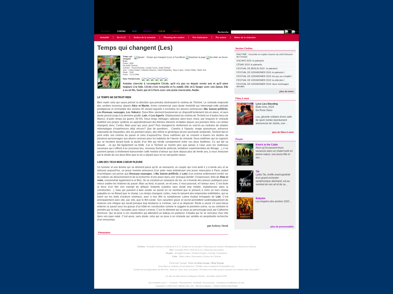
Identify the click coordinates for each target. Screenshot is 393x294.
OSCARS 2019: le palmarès (250, 60)
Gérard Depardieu (164, 70)
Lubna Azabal (134, 70)
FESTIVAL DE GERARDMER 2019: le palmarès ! (260, 72)
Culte (161, 31)
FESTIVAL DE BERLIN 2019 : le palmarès (257, 68)
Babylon (260, 198)
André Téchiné (131, 65)
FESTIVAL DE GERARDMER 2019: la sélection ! (260, 80)
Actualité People (182, 253)
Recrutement (186, 283)
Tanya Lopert (178, 70)
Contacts (173, 283)
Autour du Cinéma (212, 256)
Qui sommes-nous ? (158, 283)
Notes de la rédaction (245, 37)
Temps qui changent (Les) (127, 58)
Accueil (105, 31)
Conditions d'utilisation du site (230, 283)
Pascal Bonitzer (138, 68)
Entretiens (222, 253)
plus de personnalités (282, 226)
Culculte (212, 253)
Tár (258, 171)
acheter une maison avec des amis (241, 269)
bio (192, 266)
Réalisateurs (231, 246)
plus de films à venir (283, 132)
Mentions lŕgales (203, 286)
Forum (176, 31)
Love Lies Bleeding (267, 103)
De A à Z (121, 37)
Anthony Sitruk (219, 225)
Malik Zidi (201, 70)
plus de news (286, 91)
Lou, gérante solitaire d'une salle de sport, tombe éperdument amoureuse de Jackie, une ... (274, 120)
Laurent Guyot (151, 68)
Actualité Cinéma (155, 246)
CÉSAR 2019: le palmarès (249, 64)
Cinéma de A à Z (172, 246)
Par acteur (221, 37)
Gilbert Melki (190, 70)
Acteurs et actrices (247, 246)
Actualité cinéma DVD (216, 276)
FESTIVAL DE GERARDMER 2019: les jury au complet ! (264, 76)
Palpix (235, 286)
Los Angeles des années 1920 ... (274, 201)
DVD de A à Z (196, 250)
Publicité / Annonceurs (204, 283)
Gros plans (197, 256)
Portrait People (199, 253)
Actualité (104, 37)
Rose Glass (266, 110)
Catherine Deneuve (148, 70)
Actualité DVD (181, 250)
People (147, 31)
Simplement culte (116, 20)
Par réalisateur (200, 37)
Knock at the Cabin (267, 144)
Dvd (134, 31)
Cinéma (121, 31)
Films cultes (184, 256)
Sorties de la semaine (145, 37)
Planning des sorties (174, 37)
